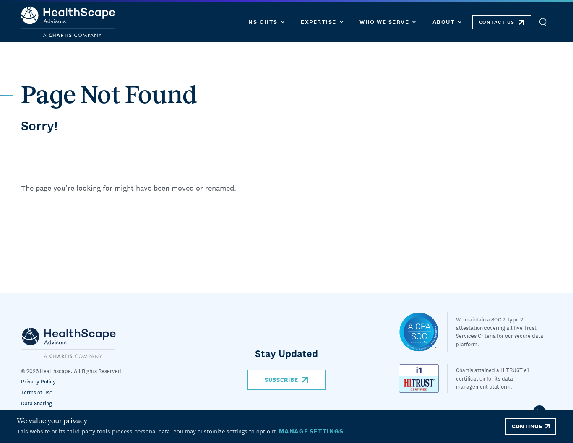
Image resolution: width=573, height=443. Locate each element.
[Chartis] (69, 342)
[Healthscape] (423, 332)
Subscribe (281, 379)
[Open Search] (542, 22)
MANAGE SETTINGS (311, 431)
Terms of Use (36, 392)
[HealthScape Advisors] (68, 22)
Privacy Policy (38, 381)
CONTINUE (527, 426)
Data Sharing (36, 403)
